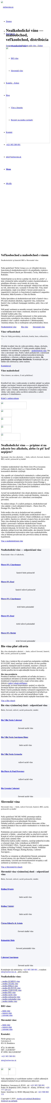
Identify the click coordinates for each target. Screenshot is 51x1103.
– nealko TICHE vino (9, 984)
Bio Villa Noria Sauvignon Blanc (14, 737)
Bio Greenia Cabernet (10, 788)
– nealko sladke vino (9, 1001)
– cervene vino (7, 1015)
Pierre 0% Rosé (7, 582)
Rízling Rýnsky (7, 889)
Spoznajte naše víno (14, 46)
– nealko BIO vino (8, 992)
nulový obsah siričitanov (17, 683)
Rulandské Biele (8, 940)
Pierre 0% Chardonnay (11, 565)
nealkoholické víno (39, 350)
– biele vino (5, 1011)
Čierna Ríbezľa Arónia (12, 923)
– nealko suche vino (9, 995)
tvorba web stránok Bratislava (28, 1099)
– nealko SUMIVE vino (10, 981)
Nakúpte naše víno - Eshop (32, 46)
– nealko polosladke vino (11, 999)
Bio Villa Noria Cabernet (11, 720)
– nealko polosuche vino (10, 997)
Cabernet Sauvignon (9, 957)
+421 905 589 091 (30, 970)
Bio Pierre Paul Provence (12, 771)
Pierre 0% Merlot (8, 633)
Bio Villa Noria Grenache (11, 754)
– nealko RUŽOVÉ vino (10, 988)
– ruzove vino (6, 1013)
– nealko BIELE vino (9, 986)
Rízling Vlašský (7, 906)
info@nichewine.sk (8, 972)
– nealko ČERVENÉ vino (11, 990)
